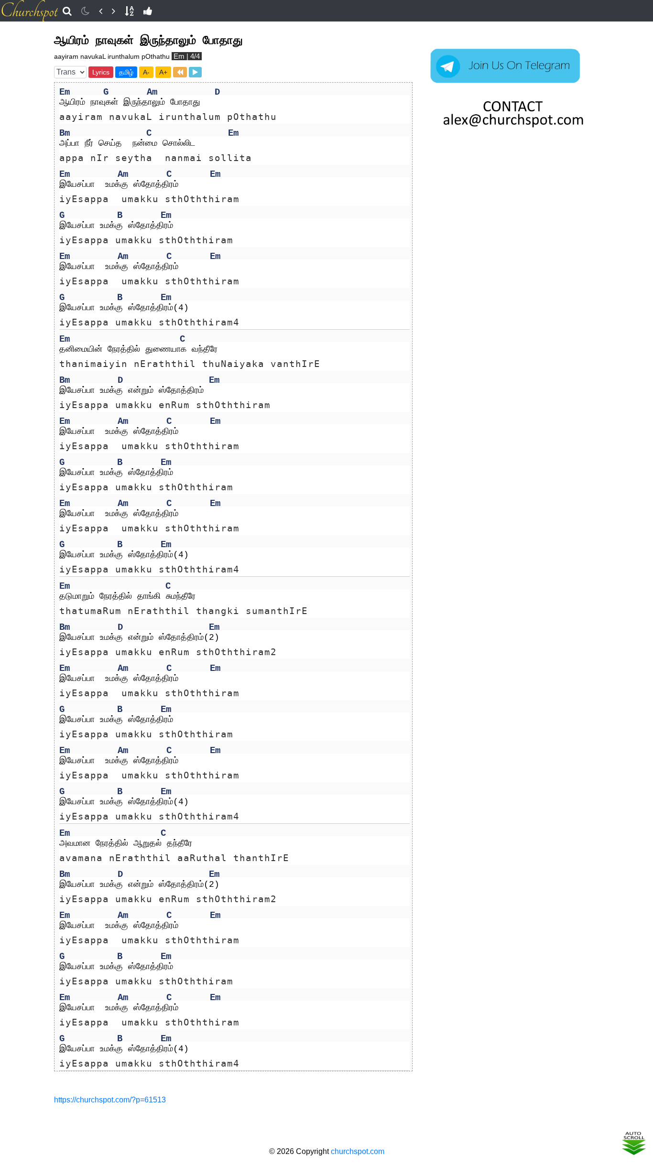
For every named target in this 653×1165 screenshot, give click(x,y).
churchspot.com (357, 1151)
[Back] (100, 11)
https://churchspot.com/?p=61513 (110, 1100)
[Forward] (113, 11)
